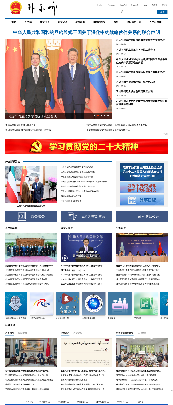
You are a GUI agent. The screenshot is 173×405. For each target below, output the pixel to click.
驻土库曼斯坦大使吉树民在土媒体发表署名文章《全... (83, 389)
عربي (145, 5)
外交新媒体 (155, 22)
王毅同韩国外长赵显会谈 (71, 201)
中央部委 (43, 402)
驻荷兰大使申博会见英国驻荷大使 (19, 384)
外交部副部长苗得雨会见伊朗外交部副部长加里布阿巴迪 (29, 275)
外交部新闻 (11, 228)
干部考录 (140, 402)
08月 (73, 270)
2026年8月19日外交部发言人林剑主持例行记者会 (81, 284)
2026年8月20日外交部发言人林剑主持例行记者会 (81, 279)
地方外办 (81, 402)
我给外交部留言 (93, 216)
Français (111, 5)
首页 (13, 22)
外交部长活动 (12, 161)
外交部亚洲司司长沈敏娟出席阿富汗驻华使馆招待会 (138, 279)
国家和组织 (99, 22)
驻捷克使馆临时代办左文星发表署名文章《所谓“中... (83, 384)
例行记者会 (65, 270)
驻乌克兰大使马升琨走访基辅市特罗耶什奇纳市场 (137, 380)
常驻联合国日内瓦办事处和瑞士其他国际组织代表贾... (28, 389)
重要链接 (121, 402)
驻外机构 (80, 22)
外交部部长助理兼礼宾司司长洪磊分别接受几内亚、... (28, 279)
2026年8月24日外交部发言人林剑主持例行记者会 (81, 266)
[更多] (165, 134)
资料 (116, 22)
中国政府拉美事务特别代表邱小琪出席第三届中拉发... (138, 270)
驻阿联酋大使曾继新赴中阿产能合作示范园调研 (136, 375)
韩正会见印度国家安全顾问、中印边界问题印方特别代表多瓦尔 (116, 125)
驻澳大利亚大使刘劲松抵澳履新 (74, 380)
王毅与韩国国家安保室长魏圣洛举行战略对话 (108, 130)
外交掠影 (78, 333)
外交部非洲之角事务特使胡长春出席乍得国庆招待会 (138, 284)
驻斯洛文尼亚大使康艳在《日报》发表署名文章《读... (83, 375)
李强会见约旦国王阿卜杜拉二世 (20, 125)
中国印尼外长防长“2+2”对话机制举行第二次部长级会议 (84, 181)
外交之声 (65, 333)
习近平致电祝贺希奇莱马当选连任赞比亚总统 (140, 72)
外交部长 (45, 22)
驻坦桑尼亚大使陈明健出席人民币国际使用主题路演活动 (140, 389)
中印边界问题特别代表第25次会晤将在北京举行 (28, 130)
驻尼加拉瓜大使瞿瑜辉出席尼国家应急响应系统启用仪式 (29, 380)
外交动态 (62, 22)
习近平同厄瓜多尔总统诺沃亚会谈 (134, 91)
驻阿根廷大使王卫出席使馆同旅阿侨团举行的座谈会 (138, 384)
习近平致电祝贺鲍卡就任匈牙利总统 (135, 81)
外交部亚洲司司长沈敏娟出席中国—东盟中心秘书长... (138, 275)
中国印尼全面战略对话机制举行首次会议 (78, 186)
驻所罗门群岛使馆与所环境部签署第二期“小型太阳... (27, 375)
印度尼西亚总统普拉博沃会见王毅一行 (77, 177)
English (100, 5)
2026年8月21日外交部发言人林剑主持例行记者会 (81, 275)
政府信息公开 (134, 22)
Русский (134, 5)
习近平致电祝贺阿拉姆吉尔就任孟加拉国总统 (86, 32)
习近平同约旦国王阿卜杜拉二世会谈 (135, 49)
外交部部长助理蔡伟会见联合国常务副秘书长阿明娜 (27, 270)
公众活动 (22, 333)
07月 (78, 270)
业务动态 (121, 228)
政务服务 (38, 216)
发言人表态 (67, 228)
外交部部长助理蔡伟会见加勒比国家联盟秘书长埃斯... (28, 284)
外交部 (28, 22)
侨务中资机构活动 (125, 333)
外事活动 (9, 333)
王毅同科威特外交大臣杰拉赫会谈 (31, 206)
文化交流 (142, 333)
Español (123, 5)
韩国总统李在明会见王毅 (71, 196)
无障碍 (154, 5)
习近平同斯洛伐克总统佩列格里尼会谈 (35, 116)
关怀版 (165, 5)
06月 (84, 270)
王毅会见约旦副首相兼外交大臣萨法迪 (77, 167)
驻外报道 (10, 324)
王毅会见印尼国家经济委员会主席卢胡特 (78, 172)
